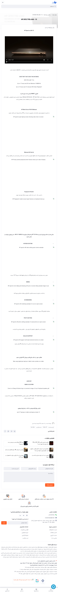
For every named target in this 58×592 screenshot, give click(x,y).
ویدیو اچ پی (38, 427)
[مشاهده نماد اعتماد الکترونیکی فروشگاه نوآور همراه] (23, 581)
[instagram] (27, 515)
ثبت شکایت (25, 538)
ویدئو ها (50, 27)
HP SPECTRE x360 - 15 (37, 15)
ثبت (4, 523)
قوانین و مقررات (24, 530)
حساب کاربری (54, 535)
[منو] (2, 2)
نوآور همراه (54, 15)
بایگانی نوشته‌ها (47, 15)
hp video (33, 427)
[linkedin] (20, 515)
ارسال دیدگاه (49, 485)
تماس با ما (54, 538)
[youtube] (23, 515)
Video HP (45, 427)
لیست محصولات (53, 530)
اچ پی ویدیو (51, 427)
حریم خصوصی (25, 532)
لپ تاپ (46, 27)
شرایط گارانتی (25, 535)
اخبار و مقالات (53, 532)
